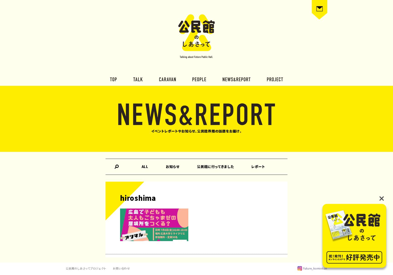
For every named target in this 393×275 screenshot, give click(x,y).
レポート (258, 166)
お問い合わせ (121, 268)
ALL (145, 166)
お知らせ (172, 166)
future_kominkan (315, 268)
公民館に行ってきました (215, 166)
